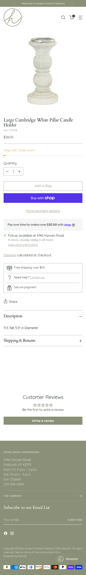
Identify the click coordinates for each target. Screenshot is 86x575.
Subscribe (75, 519)
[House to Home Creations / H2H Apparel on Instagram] (12, 534)
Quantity (10, 163)
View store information (23, 245)
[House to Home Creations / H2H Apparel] (13, 17)
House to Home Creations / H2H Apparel (48, 548)
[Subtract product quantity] (7, 171)
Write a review (43, 421)
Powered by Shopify (15, 556)
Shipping (10, 255)
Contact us (37, 277)
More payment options (43, 211)
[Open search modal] (63, 17)
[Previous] (14, 3)
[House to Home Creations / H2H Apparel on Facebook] (6, 534)
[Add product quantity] (19, 171)
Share (13, 302)
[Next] (72, 3)
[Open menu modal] (80, 17)
